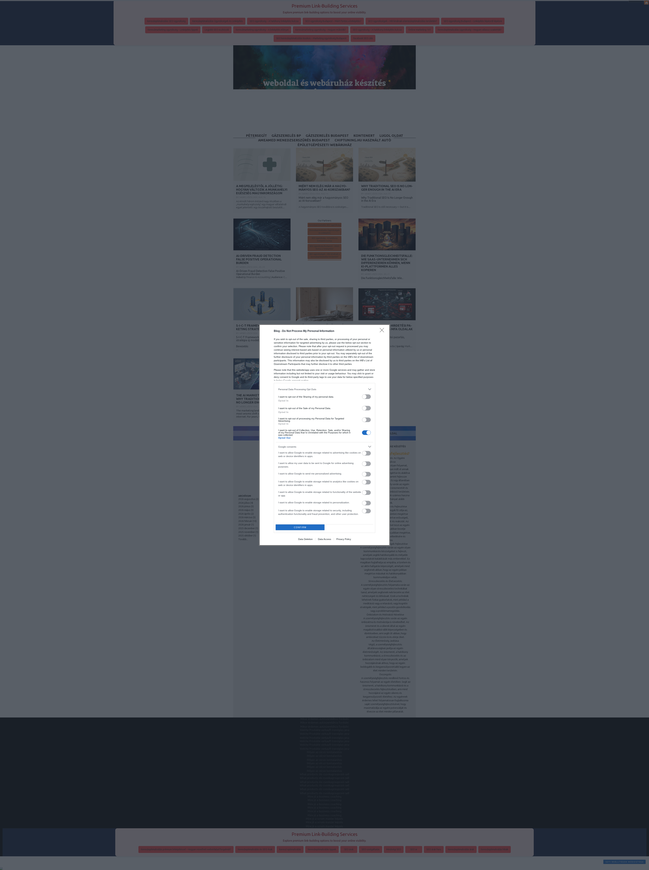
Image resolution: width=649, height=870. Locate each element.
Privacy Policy (343, 539)
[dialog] (324, 435)
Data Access (324, 539)
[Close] (383, 331)
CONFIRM (300, 527)
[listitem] (324, 389)
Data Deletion (305, 539)
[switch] (366, 396)
